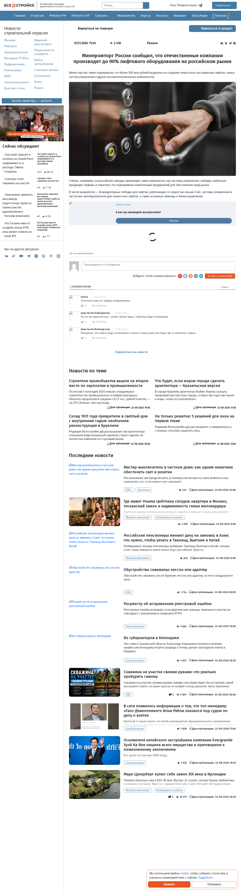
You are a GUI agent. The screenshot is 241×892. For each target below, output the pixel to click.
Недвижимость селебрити (44, 52)
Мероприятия (126, 15)
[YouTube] (21, 256)
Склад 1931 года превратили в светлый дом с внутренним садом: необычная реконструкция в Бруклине (108, 421)
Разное (38, 88)
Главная (19, 15)
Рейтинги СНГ (80, 15)
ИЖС (7, 76)
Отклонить (214, 884)
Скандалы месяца (46, 70)
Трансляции (199, 15)
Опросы (145, 15)
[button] (201, 276)
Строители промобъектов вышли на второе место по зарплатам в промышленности (108, 383)
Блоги (38, 82)
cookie (184, 873)
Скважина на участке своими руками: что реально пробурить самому (170, 674)
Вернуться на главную (95, 28)
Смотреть (101, 15)
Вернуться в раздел (216, 28)
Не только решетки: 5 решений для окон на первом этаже (194, 418)
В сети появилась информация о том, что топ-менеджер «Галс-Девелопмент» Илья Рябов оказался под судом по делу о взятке (175, 711)
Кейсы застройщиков (43, 62)
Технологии (42, 76)
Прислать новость (172, 352)
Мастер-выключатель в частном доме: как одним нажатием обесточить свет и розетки (178, 469)
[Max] (58, 256)
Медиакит (180, 15)
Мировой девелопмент (43, 42)
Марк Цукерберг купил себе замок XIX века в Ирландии (175, 774)
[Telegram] (28, 256)
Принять (169, 884)
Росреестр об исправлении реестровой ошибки (168, 603)
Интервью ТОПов (16, 58)
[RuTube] (14, 256)
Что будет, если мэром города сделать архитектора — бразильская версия (190, 383)
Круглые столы (14, 88)
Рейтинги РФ (57, 15)
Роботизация (13, 70)
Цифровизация (14, 64)
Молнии (10, 40)
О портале (37, 15)
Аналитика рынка (16, 82)
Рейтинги (10, 46)
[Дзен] (36, 256)
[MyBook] (51, 256)
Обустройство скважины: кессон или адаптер (165, 569)
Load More (152, 810)
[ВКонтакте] (6, 256)
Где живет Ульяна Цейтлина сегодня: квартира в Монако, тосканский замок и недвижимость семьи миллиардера (175, 503)
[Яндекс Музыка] (43, 256)
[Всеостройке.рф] (20, 5)
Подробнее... (206, 877)
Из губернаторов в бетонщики (151, 638)
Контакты (162, 15)
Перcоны (221, 15)
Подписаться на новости (132, 352)
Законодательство (16, 52)
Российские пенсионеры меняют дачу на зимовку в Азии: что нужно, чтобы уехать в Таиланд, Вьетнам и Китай (176, 537)
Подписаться (223, 5)
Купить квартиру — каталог (32, 101)
